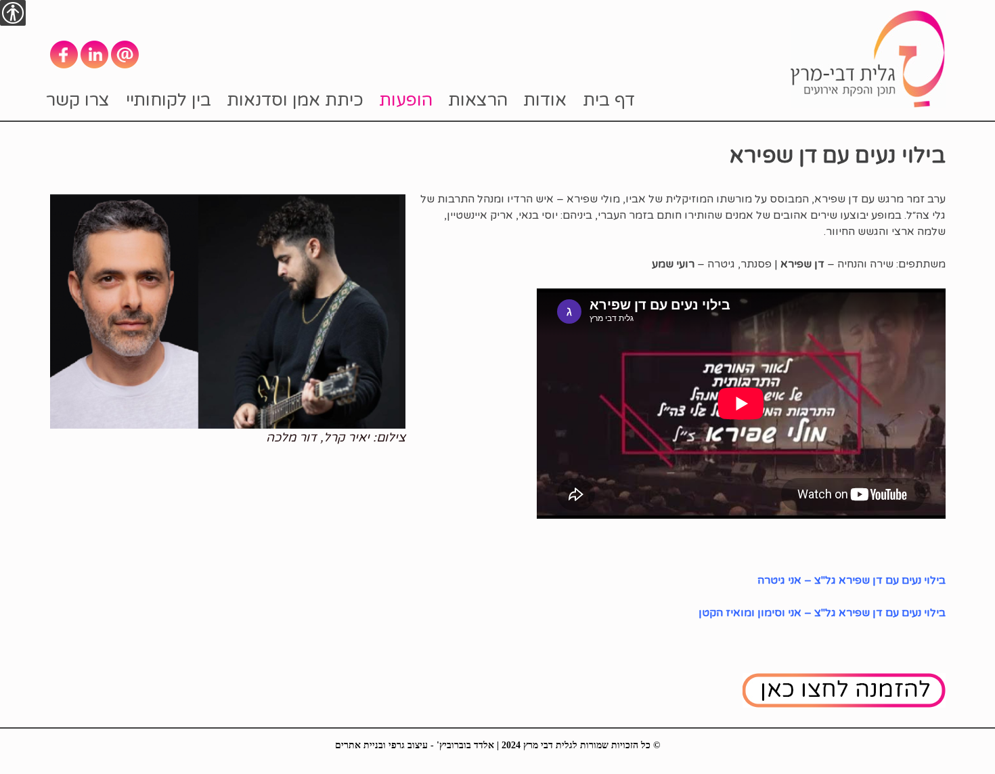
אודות (545, 99)
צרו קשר (78, 99)
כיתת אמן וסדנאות (295, 99)
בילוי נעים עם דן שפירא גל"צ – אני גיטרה (851, 580)
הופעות (406, 99)
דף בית (609, 99)
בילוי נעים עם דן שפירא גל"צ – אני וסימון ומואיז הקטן (822, 613)
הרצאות (478, 99)
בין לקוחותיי (168, 99)
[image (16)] (227, 311)
